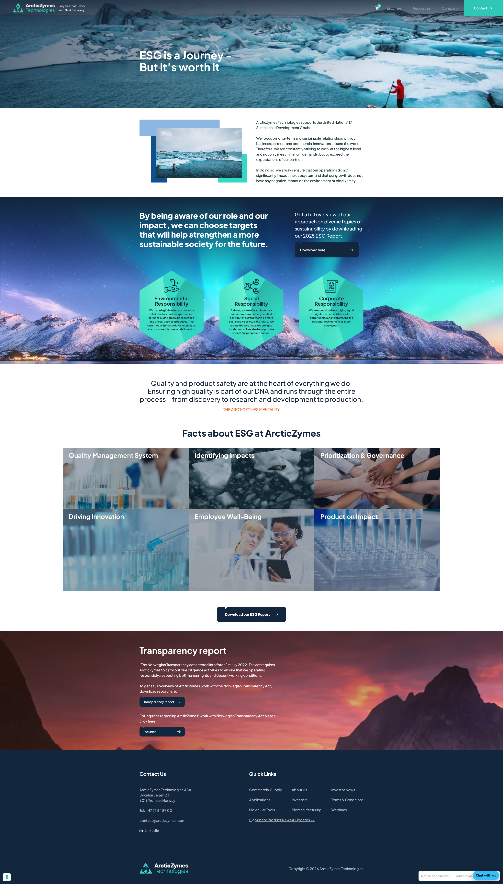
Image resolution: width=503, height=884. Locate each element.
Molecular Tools (262, 809)
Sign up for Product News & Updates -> (282, 820)
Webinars (339, 809)
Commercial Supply (265, 789)
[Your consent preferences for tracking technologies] (7, 877)
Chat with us (486, 875)
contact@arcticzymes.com (162, 820)
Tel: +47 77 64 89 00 (156, 810)
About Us (299, 789)
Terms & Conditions (347, 799)
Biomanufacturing (306, 809)
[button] (377, 8)
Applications (259, 799)
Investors (299, 799)
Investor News (343, 789)
